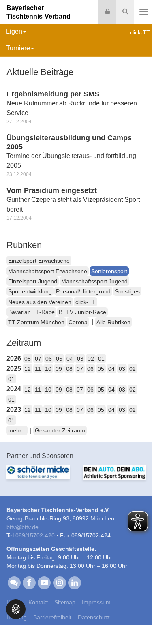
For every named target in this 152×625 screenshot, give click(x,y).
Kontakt (38, 602)
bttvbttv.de (22, 527)
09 (59, 369)
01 (101, 358)
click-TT (85, 302)
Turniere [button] (18, 48)
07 (38, 358)
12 (27, 369)
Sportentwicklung (30, 291)
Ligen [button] (14, 31)
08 (27, 358)
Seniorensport (109, 271)
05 (59, 358)
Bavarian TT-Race (31, 312)
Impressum (96, 602)
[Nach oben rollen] (136, 602)
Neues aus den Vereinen (39, 302)
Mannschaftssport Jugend (94, 281)
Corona (78, 322)
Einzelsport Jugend (32, 281)
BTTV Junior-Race (82, 312)
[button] (15, 608)
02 (91, 358)
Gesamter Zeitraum (60, 430)
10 (48, 369)
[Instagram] (59, 582)
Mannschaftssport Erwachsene (47, 271)
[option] (38, 477)
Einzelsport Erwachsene (39, 260)
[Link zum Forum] (13, 582)
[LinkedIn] (74, 582)
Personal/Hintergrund (83, 291)
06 (48, 358)
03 (80, 358)
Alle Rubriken (113, 322)
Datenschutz (94, 617)
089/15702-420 (35, 535)
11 (38, 369)
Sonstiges (127, 291)
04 (69, 358)
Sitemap (64, 602)
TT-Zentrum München (36, 322)
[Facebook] (28, 582)
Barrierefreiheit (52, 617)
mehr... (17, 430)
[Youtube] (44, 582)
